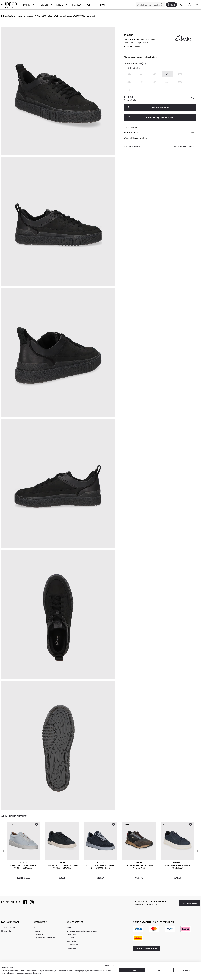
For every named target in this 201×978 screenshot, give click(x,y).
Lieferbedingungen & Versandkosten (82, 931)
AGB (69, 927)
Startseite (9, 16)
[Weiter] (197, 851)
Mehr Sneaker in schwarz (185, 146)
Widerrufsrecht (73, 941)
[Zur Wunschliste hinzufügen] (193, 98)
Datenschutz (72, 944)
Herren (20, 16)
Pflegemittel (6, 931)
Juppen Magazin (8, 927)
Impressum (71, 948)
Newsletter (38, 934)
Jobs (36, 927)
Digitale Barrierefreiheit (44, 937)
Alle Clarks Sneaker (132, 146)
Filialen (37, 931)
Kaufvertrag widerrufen (146, 948)
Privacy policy (110, 965)
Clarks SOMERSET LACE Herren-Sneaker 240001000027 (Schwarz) (66, 16)
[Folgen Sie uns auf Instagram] (30, 902)
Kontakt (70, 937)
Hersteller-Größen (132, 68)
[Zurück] (3, 851)
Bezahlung (71, 934)
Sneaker (30, 16)
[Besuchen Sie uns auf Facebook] (24, 902)
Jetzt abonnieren (189, 903)
